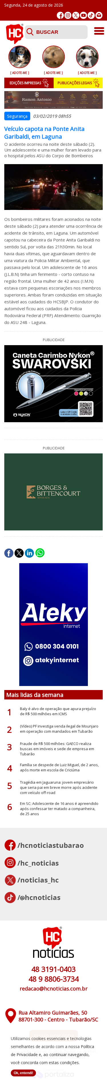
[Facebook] (60, 15)
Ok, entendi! (23, 1073)
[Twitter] (76, 15)
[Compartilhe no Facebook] (8, 553)
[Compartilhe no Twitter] (19, 553)
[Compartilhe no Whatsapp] (40, 553)
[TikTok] (91, 15)
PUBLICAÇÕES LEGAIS (75, 82)
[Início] (14, 42)
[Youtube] (83, 15)
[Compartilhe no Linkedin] (29, 553)
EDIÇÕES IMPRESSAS (25, 82)
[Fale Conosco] (99, 15)
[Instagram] (68, 15)
